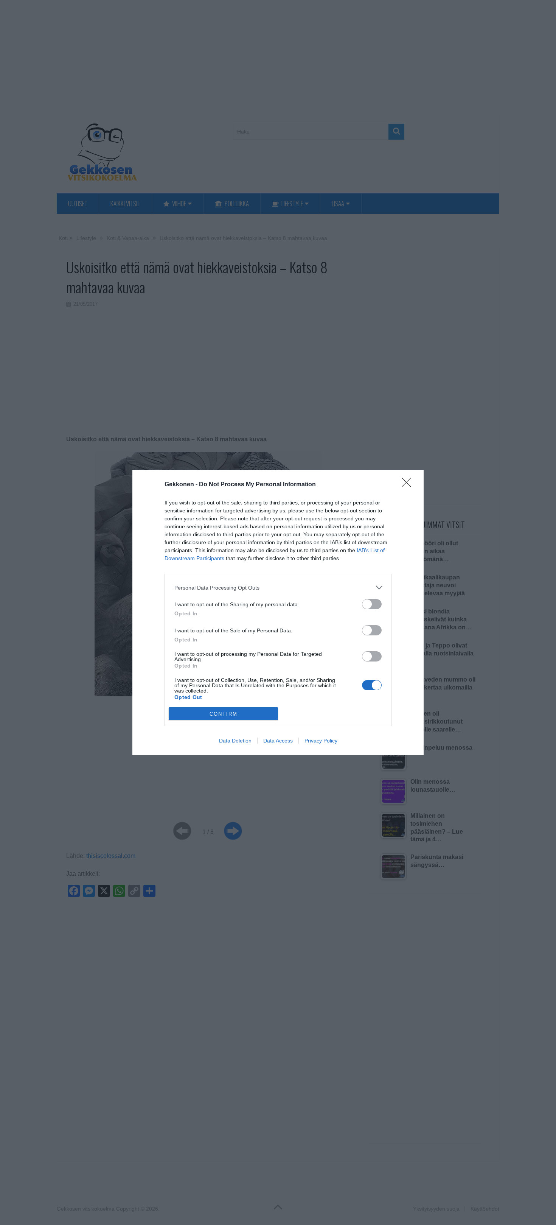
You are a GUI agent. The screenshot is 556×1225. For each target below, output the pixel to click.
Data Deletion (235, 741)
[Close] (409, 485)
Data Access (278, 741)
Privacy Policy (320, 741)
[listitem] (278, 587)
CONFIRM (224, 714)
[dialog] (278, 612)
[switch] (372, 604)
